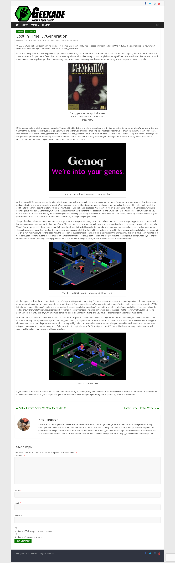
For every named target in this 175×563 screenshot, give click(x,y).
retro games (62, 40)
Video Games (73, 40)
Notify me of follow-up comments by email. (33, 531)
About (25, 25)
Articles (20, 31)
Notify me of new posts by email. (29, 537)
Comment (19, 455)
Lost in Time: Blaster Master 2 (141, 407)
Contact (46, 25)
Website (18, 515)
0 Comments (49, 40)
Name (17, 490)
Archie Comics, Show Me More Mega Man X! (41, 407)
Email (17, 503)
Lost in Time (30, 31)
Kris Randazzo (36, 40)
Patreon (35, 25)
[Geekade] (17, 25)
